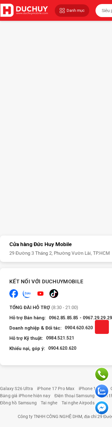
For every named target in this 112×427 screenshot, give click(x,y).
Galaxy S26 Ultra (16, 388)
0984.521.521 (60, 337)
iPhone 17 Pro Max (55, 388)
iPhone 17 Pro (93, 388)
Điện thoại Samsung (74, 395)
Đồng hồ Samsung (18, 402)
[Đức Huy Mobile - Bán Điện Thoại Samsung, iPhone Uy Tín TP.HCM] (24, 10)
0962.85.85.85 (63, 317)
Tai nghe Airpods (78, 402)
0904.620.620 (79, 327)
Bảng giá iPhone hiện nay (25, 395)
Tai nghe (49, 402)
